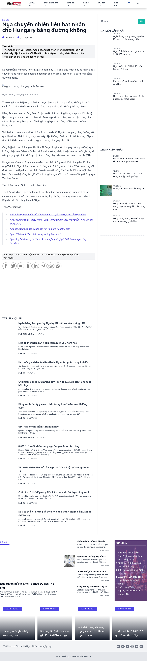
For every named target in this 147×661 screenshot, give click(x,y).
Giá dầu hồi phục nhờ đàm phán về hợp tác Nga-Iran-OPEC (129, 160)
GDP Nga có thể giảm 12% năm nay (38, 426)
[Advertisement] (48, 291)
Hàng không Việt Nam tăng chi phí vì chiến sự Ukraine (92, 587)
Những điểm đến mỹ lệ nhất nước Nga (91, 541)
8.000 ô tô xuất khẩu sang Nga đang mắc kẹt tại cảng (48, 446)
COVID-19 (32, 4)
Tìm (142, 21)
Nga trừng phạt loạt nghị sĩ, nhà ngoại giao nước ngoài (129, 97)
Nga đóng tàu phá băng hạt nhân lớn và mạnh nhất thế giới (40, 228)
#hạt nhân (7, 257)
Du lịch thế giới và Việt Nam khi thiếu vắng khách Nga (92, 572)
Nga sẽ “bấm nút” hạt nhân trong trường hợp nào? (35, 234)
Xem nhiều (121, 543)
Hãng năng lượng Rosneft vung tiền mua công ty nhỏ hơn (128, 220)
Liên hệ (116, 4)
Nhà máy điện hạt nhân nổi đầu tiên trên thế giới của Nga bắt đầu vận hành (48, 214)
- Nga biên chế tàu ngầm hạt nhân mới (23, 56)
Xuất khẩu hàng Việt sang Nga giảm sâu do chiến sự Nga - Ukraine (91, 631)
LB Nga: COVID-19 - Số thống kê (128, 188)
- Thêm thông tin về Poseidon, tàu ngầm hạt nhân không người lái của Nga (42, 49)
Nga (19, 166)
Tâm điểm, (29, 334)
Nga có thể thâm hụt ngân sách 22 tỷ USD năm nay (47, 342)
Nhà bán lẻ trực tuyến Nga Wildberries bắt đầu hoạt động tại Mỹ (130, 556)
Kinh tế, (21, 334)
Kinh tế (5, 20)
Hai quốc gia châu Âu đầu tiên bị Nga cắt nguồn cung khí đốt (53, 362)
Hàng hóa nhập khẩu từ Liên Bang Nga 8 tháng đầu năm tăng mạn (129, 206)
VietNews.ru (85, 656)
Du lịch (4, 541)
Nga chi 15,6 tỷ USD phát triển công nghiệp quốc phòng (127, 175)
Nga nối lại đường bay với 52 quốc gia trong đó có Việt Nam (92, 556)
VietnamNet (14, 207)
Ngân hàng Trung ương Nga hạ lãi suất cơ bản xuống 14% (51, 323)
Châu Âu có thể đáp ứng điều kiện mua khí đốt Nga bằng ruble (54, 492)
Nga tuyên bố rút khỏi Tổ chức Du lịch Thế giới (127, 67)
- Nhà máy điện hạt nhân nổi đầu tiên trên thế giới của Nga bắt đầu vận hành (43, 53)
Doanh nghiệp (12, 609)
